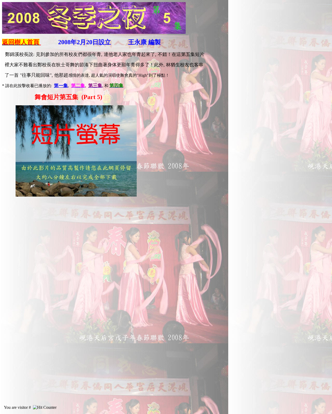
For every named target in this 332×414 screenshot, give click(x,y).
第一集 (61, 85)
